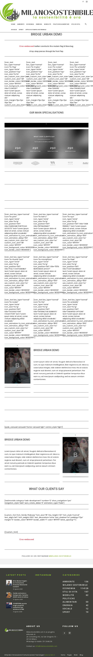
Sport (21, 29)
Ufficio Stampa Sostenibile (36, 29)
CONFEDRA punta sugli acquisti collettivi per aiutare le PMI (20, 606)
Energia (39, 24)
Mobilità (47, 24)
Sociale (14, 29)
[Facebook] (83, 1)
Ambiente (20, 24)
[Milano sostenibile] (46, 12)
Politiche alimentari (61, 24)
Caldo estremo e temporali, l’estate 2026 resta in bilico (20, 595)
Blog (81, 655)
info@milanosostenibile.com (46, 646)
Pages (69, 655)
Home (13, 24)
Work (75, 655)
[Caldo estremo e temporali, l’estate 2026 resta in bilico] (9, 595)
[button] (85, 24)
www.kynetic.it (50, 655)
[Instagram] (86, 1)
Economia (30, 24)
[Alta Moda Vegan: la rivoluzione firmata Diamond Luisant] (9, 583)
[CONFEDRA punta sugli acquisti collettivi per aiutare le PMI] (9, 605)
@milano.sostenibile (60, 556)
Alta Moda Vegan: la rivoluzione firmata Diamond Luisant (20, 584)
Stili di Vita (75, 24)
